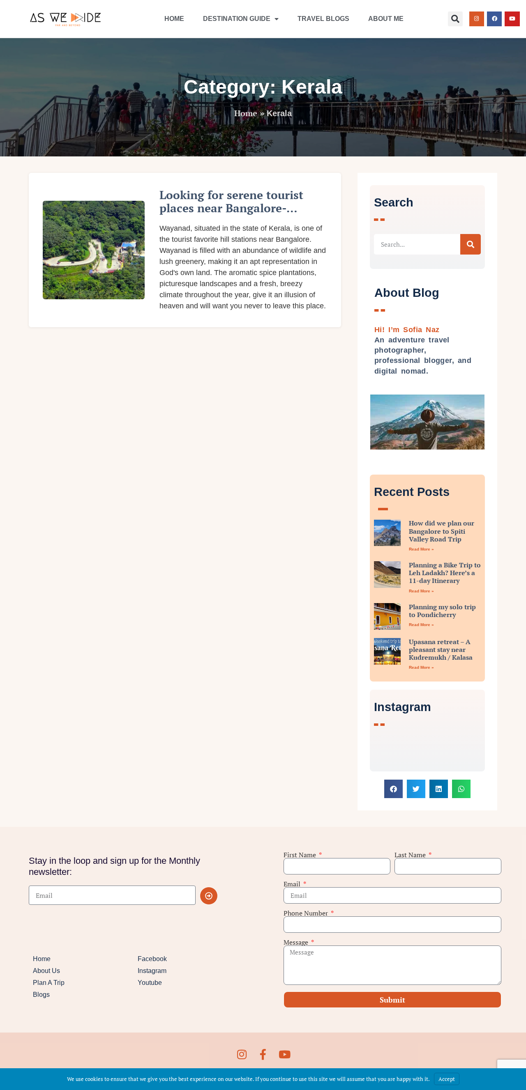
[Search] (470, 244)
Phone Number (307, 913)
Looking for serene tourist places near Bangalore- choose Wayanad (231, 208)
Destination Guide (236, 18)
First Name (301, 854)
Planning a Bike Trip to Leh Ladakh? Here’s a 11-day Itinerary (445, 572)
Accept (446, 1079)
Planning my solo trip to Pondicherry (442, 610)
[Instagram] (476, 18)
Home (174, 18)
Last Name (410, 854)
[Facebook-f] (263, 1054)
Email (293, 884)
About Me (386, 18)
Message (297, 942)
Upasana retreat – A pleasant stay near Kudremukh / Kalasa (441, 649)
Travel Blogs (323, 18)
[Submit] (209, 896)
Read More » (421, 549)
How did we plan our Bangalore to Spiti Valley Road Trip (441, 531)
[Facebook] (494, 18)
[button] (455, 18)
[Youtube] (512, 18)
